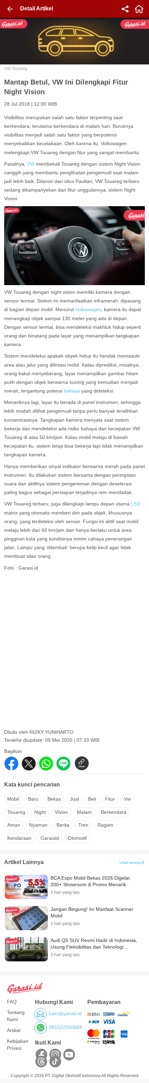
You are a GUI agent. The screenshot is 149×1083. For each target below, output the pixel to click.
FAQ (12, 1001)
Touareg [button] (16, 812)
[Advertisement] (74, 652)
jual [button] (74, 799)
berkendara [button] (113, 812)
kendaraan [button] (19, 838)
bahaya (72, 391)
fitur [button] (110, 799)
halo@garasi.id (65, 1013)
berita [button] (62, 825)
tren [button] (83, 825)
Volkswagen (88, 309)
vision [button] (61, 812)
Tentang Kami (16, 1016)
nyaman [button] (38, 825)
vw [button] (127, 799)
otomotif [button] (77, 838)
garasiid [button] (50, 838)
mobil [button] (13, 799)
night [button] (40, 812)
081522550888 (65, 1027)
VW (31, 164)
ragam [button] (105, 825)
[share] (125, 9)
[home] (139, 9)
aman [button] (13, 825)
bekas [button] (54, 799)
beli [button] (92, 799)
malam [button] (84, 812)
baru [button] (33, 799)
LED (135, 504)
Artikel (13, 1030)
